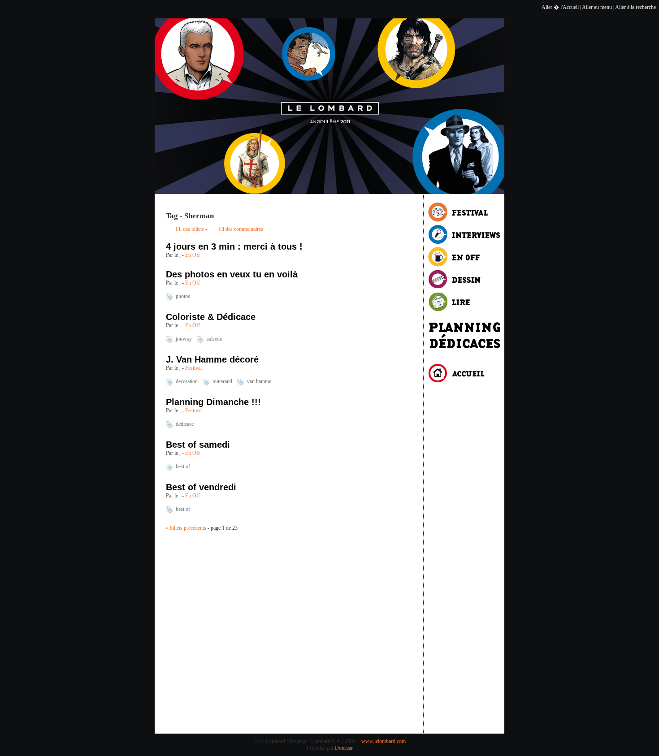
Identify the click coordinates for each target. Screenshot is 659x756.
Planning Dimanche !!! (213, 402)
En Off (192, 255)
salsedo (214, 339)
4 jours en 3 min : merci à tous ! (234, 246)
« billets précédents (186, 528)
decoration (187, 381)
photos (183, 296)
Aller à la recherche (635, 7)
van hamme (259, 381)
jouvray (184, 339)
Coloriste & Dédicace (211, 317)
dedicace (185, 424)
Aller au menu (597, 7)
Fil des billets (190, 229)
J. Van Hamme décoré (212, 359)
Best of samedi (198, 444)
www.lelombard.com (383, 741)
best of (183, 466)
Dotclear (344, 748)
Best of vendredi (201, 487)
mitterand (222, 381)
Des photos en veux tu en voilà (232, 274)
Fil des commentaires (240, 229)
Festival (193, 368)
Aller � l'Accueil (560, 7)
